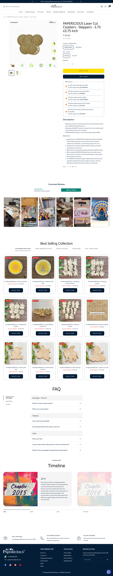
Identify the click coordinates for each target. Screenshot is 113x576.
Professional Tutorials (46, 558)
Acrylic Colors (62, 248)
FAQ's (42, 563)
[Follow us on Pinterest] (15, 565)
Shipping (9, 401)
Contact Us (43, 555)
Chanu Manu (90, 12)
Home (21, 12)
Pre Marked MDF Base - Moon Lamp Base (16, 281)
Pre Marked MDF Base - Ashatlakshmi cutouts (16, 325)
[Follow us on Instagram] (10, 565)
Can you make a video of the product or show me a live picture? (50, 444)
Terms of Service (68, 558)
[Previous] (109, 486)
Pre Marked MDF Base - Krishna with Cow (16, 368)
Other (8, 404)
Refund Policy (67, 555)
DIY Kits (48, 12)
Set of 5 (66, 55)
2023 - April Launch (92, 248)
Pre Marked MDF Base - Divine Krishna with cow (42, 368)
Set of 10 (74, 55)
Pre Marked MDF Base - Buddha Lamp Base (43, 282)
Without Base (68, 47)
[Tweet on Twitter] (73, 166)
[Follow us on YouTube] (20, 565)
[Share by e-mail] (75, 166)
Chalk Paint (76, 248)
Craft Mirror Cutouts (43, 248)
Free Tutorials (44, 561)
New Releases (71, 12)
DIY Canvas (40, 12)
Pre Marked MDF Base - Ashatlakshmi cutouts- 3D (43, 325)
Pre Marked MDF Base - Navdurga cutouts (97, 282)
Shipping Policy (68, 561)
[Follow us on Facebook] (5, 565)
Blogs (42, 566)
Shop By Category (30, 12)
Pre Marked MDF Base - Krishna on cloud (97, 367)
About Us (43, 553)
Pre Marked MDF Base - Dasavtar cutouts (70, 325)
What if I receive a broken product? (42, 403)
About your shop (37, 439)
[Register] (107, 559)
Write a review (71, 190)
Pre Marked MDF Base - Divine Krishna (70, 367)
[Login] (105, 6)
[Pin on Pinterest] (70, 166)
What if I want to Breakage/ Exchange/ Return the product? (50, 450)
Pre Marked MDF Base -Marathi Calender (97, 324)
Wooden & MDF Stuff (59, 12)
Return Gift (81, 12)
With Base (78, 47)
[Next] (109, 491)
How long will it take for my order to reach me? (45, 427)
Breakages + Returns (10, 397)
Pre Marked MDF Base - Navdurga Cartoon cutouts (70, 282)
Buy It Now (84, 76)
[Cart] (109, 6)
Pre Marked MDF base (23, 248)
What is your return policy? (40, 409)
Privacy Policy (67, 553)
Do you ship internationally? (40, 421)
